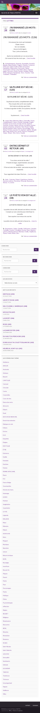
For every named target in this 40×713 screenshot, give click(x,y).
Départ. (23, 151)
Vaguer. (5, 686)
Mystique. (6, 544)
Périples (26, 71)
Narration (6, 548)
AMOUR (5, 366)
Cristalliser (18, 230)
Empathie (6, 439)
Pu (19, 130)
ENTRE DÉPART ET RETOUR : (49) (19, 147)
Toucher (27, 73)
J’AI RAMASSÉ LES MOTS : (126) (23, 29)
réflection (6, 606)
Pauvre (19, 128)
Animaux (5, 373)
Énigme (5, 442)
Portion (9, 130)
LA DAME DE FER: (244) (11, 330)
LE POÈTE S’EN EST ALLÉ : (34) (23, 196)
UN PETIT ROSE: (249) (11, 300)
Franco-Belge (7, 482)
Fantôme (5, 464)
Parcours (10, 71)
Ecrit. (29, 92)
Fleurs (5, 475)
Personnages (7, 588)
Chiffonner (26, 228)
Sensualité (6, 657)
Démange (26, 122)
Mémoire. (6, 526)
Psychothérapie (8, 603)
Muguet (5, 541)
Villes (4, 694)
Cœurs (15, 122)
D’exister (6, 124)
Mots (25, 70)
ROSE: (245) (7, 324)
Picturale (23, 181)
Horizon (5, 181)
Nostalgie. (6, 562)
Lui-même (27, 125)
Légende (5, 515)
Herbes (30, 179)
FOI (4, 479)
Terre (22, 73)
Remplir (34, 130)
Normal (5, 128)
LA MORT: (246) (8, 318)
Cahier (15, 228)
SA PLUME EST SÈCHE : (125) (22, 88)
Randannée (16, 73)
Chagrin (19, 65)
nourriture (6, 566)
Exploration (13, 68)
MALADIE (6, 519)
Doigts (31, 122)
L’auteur (32, 125)
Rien (4, 131)
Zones (12, 182)
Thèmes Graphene (17, 710)
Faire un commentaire (30, 77)
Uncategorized (29, 151)
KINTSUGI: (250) (8, 294)
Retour (5, 182)
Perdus (20, 71)
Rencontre (6, 624)
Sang (7, 131)
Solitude (5, 665)
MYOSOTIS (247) (9, 312)
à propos (35, 705)
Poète (9, 233)
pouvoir (15, 130)
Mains (21, 70)
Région (5, 610)
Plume (31, 71)
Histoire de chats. (8, 490)
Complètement (7, 122)
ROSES (5, 643)
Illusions (33, 230)
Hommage (6, 493)
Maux (4, 522)
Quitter (29, 130)
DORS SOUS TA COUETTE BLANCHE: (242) (18, 342)
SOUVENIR (6, 668)
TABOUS (6, 672)
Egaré (12, 66)
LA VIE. (5, 511)
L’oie (17, 70)
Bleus (21, 120)
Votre (18, 133)
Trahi (32, 73)
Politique (5, 595)
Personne (17, 181)
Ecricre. (5, 431)
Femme (5, 468)
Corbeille (6, 230)
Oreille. (26, 232)
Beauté (5, 377)
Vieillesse (6, 690)
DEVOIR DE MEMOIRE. (10, 417)
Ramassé (10, 73)
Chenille (20, 228)
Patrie (5, 581)
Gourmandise (7, 486)
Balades (5, 65)
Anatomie (6, 369)
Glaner (27, 68)
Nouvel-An (6, 570)
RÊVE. (5, 628)
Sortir (19, 131)
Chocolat (5, 387)
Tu (9, 182)
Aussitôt (32, 63)
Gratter (11, 125)
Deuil (4, 413)
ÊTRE (4, 449)
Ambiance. (6, 362)
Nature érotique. (8, 555)
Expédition (6, 68)
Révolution (6, 635)
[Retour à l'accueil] (20, 7)
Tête (14, 133)
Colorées (12, 179)
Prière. (5, 599)
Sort (15, 131)
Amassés (18, 63)
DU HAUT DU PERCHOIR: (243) (14, 336)
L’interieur (18, 127)
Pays (4, 584)
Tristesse (6, 679)
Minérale (21, 232)
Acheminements (10, 63)
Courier (11, 230)
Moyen (27, 127)
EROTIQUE (6, 446)
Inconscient (6, 70)
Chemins (25, 65)
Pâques (5, 573)
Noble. (31, 127)
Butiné (14, 65)
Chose (32, 120)
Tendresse (6, 676)
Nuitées (10, 128)
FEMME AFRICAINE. (9, 471)
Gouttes (5, 125)
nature (5, 552)
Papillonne (32, 232)
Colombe (33, 228)
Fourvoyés (21, 68)
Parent (5, 577)
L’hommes (11, 127)
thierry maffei (14, 33)
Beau (11, 120)
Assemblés (25, 63)
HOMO (5, 497)
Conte (29, 33)
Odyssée (30, 70)
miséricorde (6, 533)
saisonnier (6, 654)
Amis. (7, 179)
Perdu (16, 71)
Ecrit (10, 124)
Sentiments (6, 661)
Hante (16, 125)
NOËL (5, 559)
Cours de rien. (7, 398)
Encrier (24, 230)
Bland (10, 65)
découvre (6, 406)
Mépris (5, 530)
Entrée (24, 124)
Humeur (5, 500)
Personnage (26, 128)
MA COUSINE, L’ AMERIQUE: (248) (15, 306)
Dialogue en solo (8, 424)
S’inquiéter (30, 131)
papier (5, 71)
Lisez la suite (31, 58)
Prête (5, 73)
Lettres (13, 70)
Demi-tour (6, 66)
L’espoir (5, 127)
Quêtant (23, 130)
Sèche (12, 131)
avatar (7, 120)
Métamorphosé (13, 232)
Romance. (6, 639)
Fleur (28, 230)
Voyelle (22, 133)
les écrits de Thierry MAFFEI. (11, 13)
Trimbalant (13, 74)
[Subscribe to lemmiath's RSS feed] (2, 1)
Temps (5, 133)
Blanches (16, 120)
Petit (32, 128)
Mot (22, 127)
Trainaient (6, 74)
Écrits (14, 124)
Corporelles (6, 395)
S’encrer (24, 131)
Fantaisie (5, 460)
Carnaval (5, 384)
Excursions (26, 66)
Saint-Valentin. (7, 650)
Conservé (31, 65)
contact (27, 705)
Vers (17, 233)
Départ (18, 179)
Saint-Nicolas (7, 646)
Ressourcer (30, 181)
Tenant (10, 133)
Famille (5, 457)
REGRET (5, 614)
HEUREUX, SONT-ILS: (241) (12, 348)
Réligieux (5, 617)
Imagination (6, 504)
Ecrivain (19, 124)
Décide (20, 122)
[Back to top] (35, 708)
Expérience (24, 179)
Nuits (15, 128)
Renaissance (7, 621)
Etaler (16, 66)
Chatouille (26, 120)
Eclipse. (5, 428)
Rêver (14, 233)
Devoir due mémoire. (9, 420)
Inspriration (6, 508)
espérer (29, 124)
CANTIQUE (6, 380)
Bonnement (9, 228)
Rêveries (5, 632)
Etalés (20, 66)
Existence (6, 453)
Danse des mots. (8, 402)
